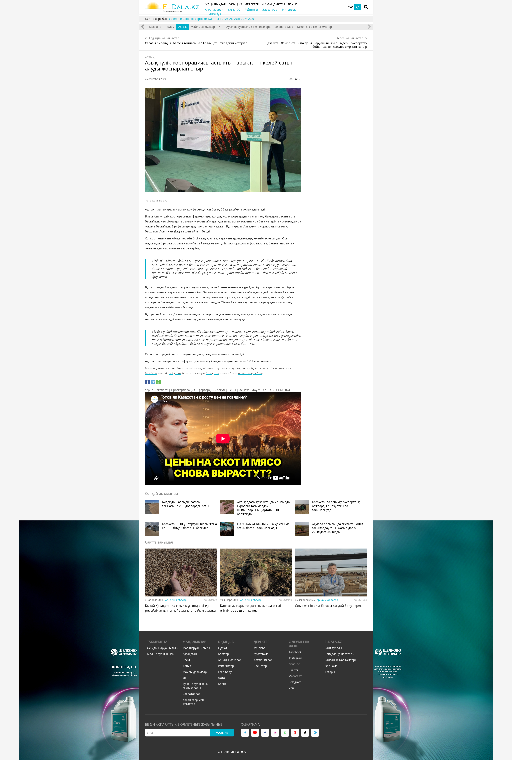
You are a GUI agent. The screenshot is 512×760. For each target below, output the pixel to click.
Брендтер (260, 666)
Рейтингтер (226, 666)
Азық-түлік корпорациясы (173, 216)
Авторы (330, 672)
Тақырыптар (158, 642)
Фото (221, 678)
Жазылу (222, 732)
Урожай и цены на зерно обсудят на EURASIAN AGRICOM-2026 (212, 19)
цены (232, 390)
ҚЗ (357, 7)
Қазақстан (156, 27)
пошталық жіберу (250, 373)
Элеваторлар (284, 27)
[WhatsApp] (158, 382)
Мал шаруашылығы (160, 654)
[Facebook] (147, 382)
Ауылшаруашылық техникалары (248, 27)
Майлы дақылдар (203, 27)
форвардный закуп (212, 390)
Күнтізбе (259, 648)
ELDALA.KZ (333, 642)
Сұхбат (222, 648)
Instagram (212, 373)
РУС (350, 7)
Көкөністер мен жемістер (314, 27)
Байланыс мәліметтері (340, 660)
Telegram (175, 373)
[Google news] (315, 733)
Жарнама (331, 666)
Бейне (222, 684)
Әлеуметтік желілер (299, 644)
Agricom (151, 209)
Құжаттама (261, 654)
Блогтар (223, 654)
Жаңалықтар (194, 642)
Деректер (261, 642)
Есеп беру (225, 672)
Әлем (170, 27)
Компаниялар (263, 660)
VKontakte (295, 676)
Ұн (220, 27)
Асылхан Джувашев (252, 390)
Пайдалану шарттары (340, 654)
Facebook (151, 373)
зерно (149, 390)
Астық (182, 27)
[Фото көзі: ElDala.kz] (223, 140)
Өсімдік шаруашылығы (163, 648)
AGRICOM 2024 (280, 390)
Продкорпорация (183, 390)
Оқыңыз (226, 642)
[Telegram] (153, 382)
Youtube (294, 664)
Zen (291, 688)
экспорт (162, 390)
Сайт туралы (333, 648)
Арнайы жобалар (176, 600)
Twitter (293, 670)
